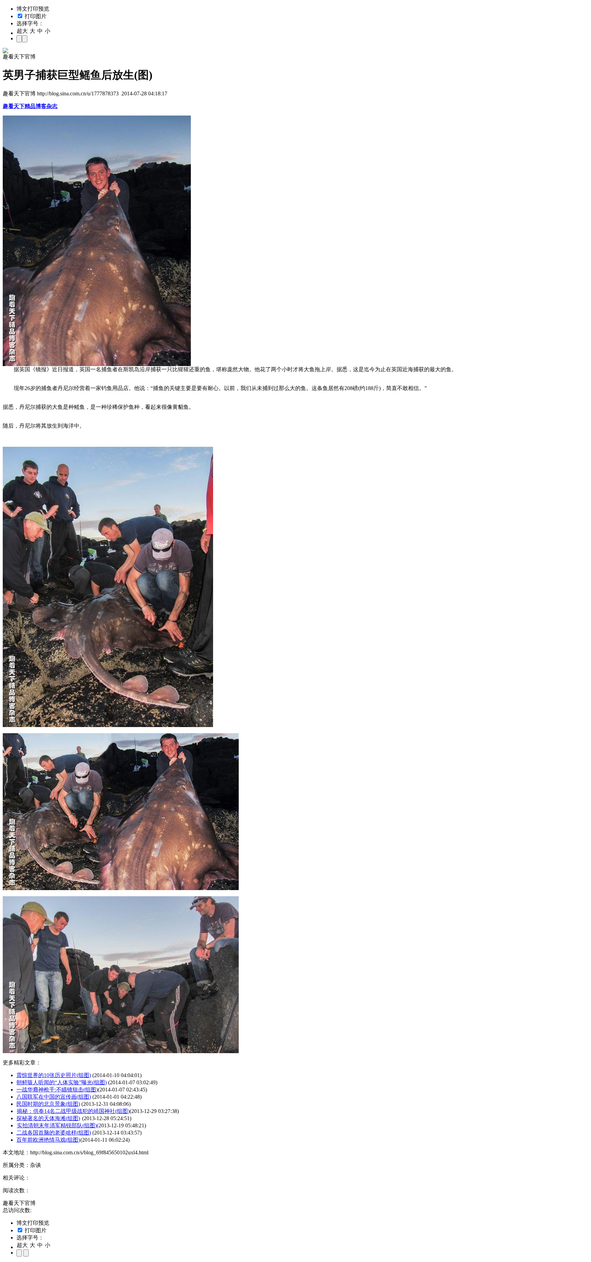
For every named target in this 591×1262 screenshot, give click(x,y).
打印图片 (35, 16)
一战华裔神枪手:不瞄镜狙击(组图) (57, 1089)
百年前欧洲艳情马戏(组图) (48, 1140)
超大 (22, 31)
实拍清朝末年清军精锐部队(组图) (57, 1125)
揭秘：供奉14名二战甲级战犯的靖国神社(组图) (73, 1111)
